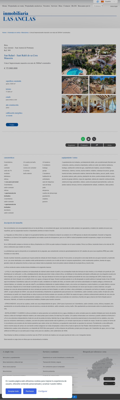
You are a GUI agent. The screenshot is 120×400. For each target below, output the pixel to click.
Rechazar (30, 391)
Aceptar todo (13, 391)
